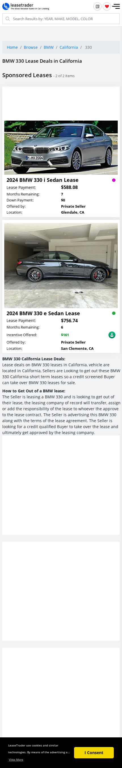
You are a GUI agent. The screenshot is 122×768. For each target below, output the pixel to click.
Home (12, 47)
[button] (116, 6)
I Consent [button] (94, 752)
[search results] (97, 6)
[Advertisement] (61, 490)
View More (16, 759)
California (69, 47)
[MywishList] (107, 6)
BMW (49, 47)
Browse (31, 47)
